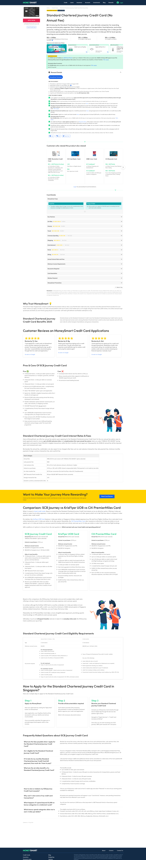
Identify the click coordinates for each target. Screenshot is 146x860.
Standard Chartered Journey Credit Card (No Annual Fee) (74, 8)
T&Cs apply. (56, 108)
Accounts (87, 2)
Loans (72, 2)
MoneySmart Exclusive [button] (55, 77)
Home (48, 8)
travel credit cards (39, 511)
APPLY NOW (31, 20)
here (87, 103)
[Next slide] (122, 48)
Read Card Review (107, 496)
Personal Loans (27, 859)
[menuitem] (65, 2)
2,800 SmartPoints (67, 58)
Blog (104, 2)
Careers (111, 850)
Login (121, 2)
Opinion (50, 859)
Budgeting (51, 857)
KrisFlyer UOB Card (39, 519)
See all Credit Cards (31, 27)
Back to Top (119, 287)
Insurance (79, 2)
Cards (65, 2)
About (103, 850)
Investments (96, 2)
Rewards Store (82, 121)
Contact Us (120, 850)
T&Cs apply (106, 59)
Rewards (111, 2)
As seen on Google (30, 354)
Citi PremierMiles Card (78, 521)
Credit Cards (55, 8)
